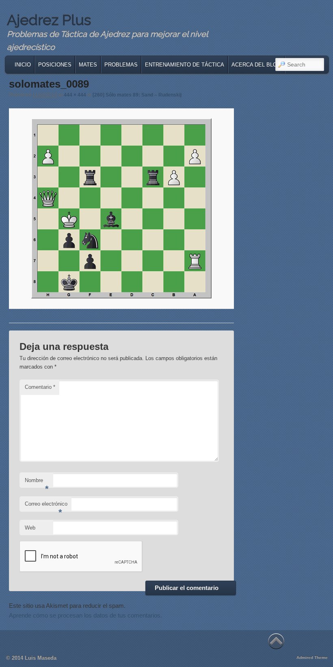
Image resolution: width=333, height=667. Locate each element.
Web (30, 528)
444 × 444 (75, 95)
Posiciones (54, 65)
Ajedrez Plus (49, 19)
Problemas (121, 65)
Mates (88, 65)
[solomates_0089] (121, 208)
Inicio (23, 65)
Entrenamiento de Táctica (184, 65)
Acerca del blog (256, 65)
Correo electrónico (46, 506)
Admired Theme (312, 657)
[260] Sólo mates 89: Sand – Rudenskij (137, 95)
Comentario (40, 387)
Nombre (37, 482)
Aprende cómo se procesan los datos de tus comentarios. (85, 615)
